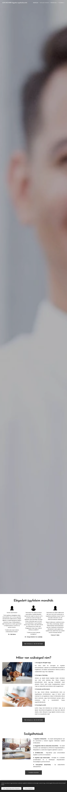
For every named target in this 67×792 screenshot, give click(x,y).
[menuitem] (36, 2)
